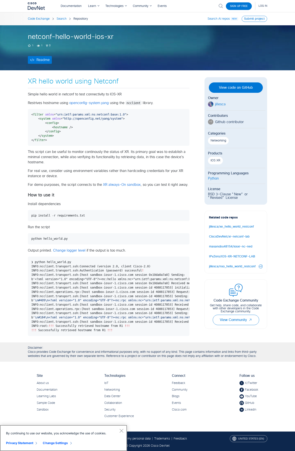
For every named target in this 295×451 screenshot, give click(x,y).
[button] (250, 320)
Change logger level (69, 250)
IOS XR (215, 160)
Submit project (254, 18)
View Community (233, 320)
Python (213, 178)
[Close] (121, 431)
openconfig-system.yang (89, 103)
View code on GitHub (236, 87)
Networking (218, 140)
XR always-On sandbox (122, 184)
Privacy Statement (19, 443)
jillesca (220, 104)
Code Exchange (39, 18)
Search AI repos (219, 18)
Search (62, 18)
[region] (63, 438)
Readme (43, 60)
